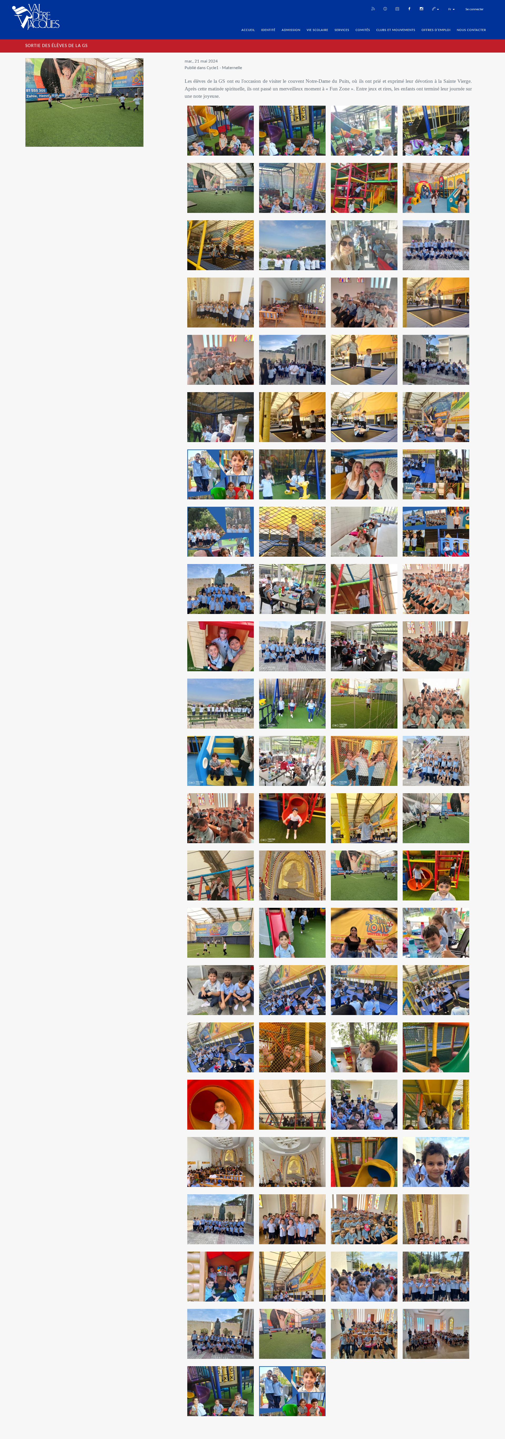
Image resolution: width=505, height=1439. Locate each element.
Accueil (248, 30)
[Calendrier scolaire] (397, 9)
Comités (363, 30)
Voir (220, 134)
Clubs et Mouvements (395, 30)
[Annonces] (385, 9)
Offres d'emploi (436, 30)
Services (342, 30)
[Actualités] (373, 9)
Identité (268, 30)
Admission (291, 30)
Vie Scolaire (317, 30)
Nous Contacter (471, 30)
